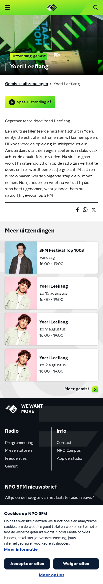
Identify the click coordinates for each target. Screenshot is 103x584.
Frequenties (16, 458)
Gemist (11, 466)
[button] (7, 7)
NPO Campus (69, 450)
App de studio (69, 458)
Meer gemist (77, 389)
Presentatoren (18, 450)
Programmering (19, 443)
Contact (64, 443)
